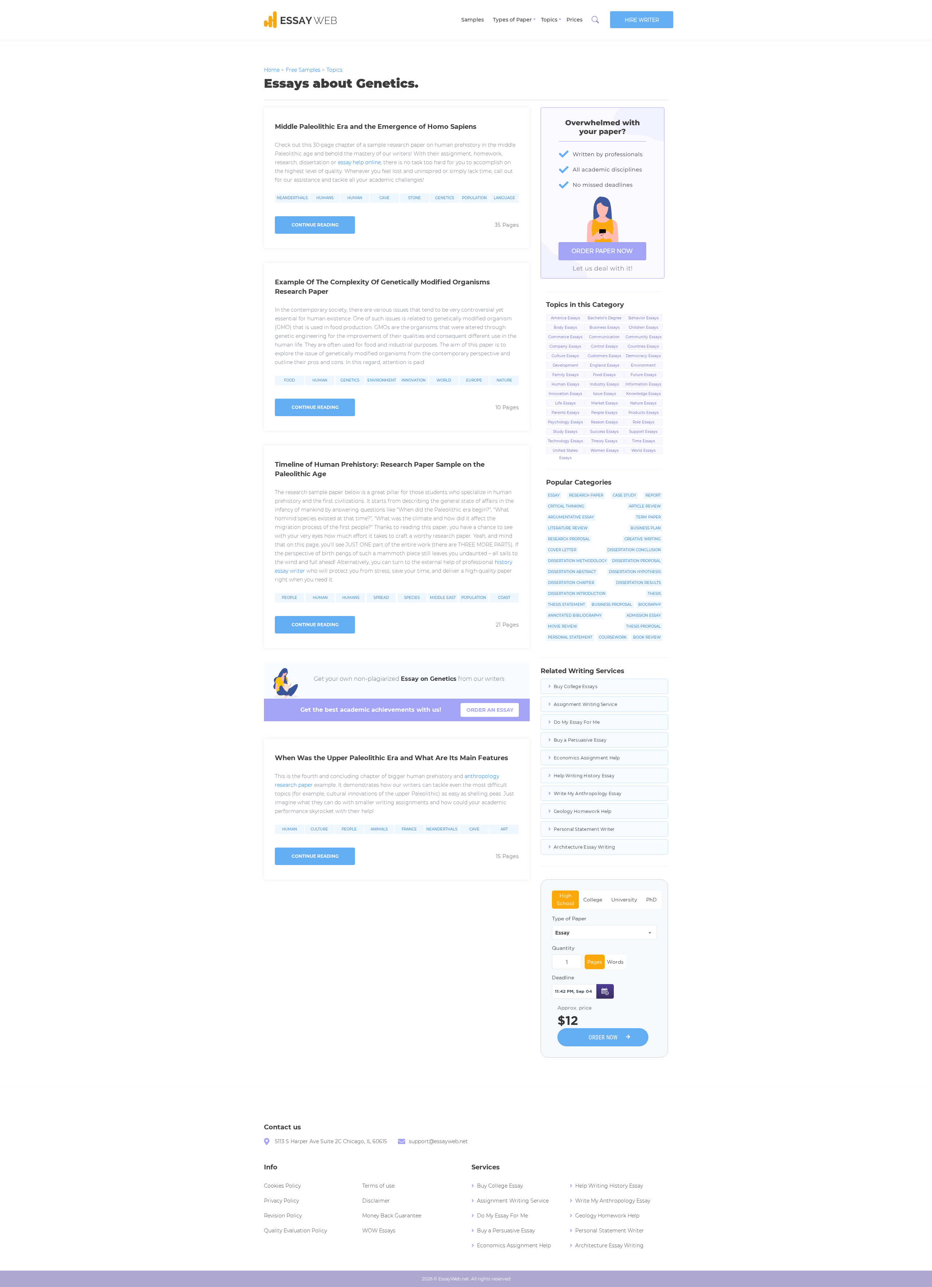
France (409, 829)
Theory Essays (604, 441)
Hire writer (642, 20)
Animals (379, 829)
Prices (574, 19)
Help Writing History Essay (584, 775)
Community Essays (643, 337)
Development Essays (565, 366)
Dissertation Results (638, 582)
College (592, 900)
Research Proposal (569, 539)
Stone (414, 198)
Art (504, 829)
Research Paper (586, 495)
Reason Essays (604, 422)
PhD (651, 900)
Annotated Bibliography (574, 615)
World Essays (643, 450)
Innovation (414, 380)
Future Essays (643, 374)
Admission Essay (644, 615)
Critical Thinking (566, 506)
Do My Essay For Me (577, 722)
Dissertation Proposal (636, 560)
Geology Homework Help (583, 811)
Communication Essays (604, 337)
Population (474, 198)
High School (565, 899)
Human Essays (565, 384)
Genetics (444, 198)
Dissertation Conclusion (634, 550)
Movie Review (562, 626)
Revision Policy (283, 1215)
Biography (649, 604)
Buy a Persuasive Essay (580, 740)
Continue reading (315, 225)
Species (412, 598)
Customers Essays (604, 356)
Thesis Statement (566, 604)
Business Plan (646, 528)
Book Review (647, 637)
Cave (384, 198)
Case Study (624, 495)
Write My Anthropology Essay (587, 793)
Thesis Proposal (643, 626)
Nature (504, 380)
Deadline (563, 977)
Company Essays (565, 346)
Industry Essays (604, 384)
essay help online (359, 162)
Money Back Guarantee (391, 1215)
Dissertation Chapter (571, 582)
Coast (504, 598)
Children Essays (643, 327)
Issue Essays (604, 393)
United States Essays (565, 451)
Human (354, 198)
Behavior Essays (643, 318)
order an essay (489, 710)
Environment (381, 380)
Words (615, 962)
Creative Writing (642, 539)
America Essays (565, 318)
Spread (381, 598)
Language (504, 198)
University (624, 900)
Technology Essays (565, 441)
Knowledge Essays (643, 393)
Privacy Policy (281, 1200)
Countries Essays (643, 346)
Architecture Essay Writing (584, 847)
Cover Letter (562, 550)
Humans (324, 198)
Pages (594, 962)
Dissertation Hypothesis (635, 571)
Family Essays (565, 374)
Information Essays (643, 384)
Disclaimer (376, 1200)
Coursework (613, 637)
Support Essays (643, 431)
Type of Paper (569, 918)
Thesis (654, 593)
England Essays (604, 365)
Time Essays (643, 441)
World (444, 380)
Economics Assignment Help (587, 758)
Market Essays (604, 403)
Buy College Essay (500, 1186)
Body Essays (565, 327)
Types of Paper (512, 19)
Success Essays (604, 431)
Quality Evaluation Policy (295, 1230)
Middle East (443, 598)
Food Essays (604, 374)
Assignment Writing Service (585, 704)
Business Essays (604, 327)
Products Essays (643, 412)
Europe (474, 380)
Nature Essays (643, 403)
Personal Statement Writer (584, 829)
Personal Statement (570, 637)
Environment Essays (643, 366)
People (289, 598)
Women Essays (605, 450)
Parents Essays (565, 412)
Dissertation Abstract (572, 571)
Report (653, 495)
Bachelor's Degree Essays (604, 318)
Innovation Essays (565, 393)
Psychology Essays (565, 422)
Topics (549, 19)
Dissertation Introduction (576, 593)
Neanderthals (292, 198)
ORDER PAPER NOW (602, 251)
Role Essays (643, 422)
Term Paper (648, 517)
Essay (554, 495)
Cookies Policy (282, 1186)
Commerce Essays (565, 337)
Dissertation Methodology (577, 560)
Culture (319, 829)
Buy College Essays (575, 686)
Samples (472, 19)
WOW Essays (378, 1230)
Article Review (645, 506)
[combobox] (604, 932)
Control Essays (604, 346)
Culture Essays (565, 356)
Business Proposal (612, 604)
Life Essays (565, 403)
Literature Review (568, 528)
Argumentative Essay (571, 517)
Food (289, 380)
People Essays (604, 412)
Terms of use (378, 1186)
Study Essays (565, 431)
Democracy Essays (643, 356)
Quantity (563, 948)
